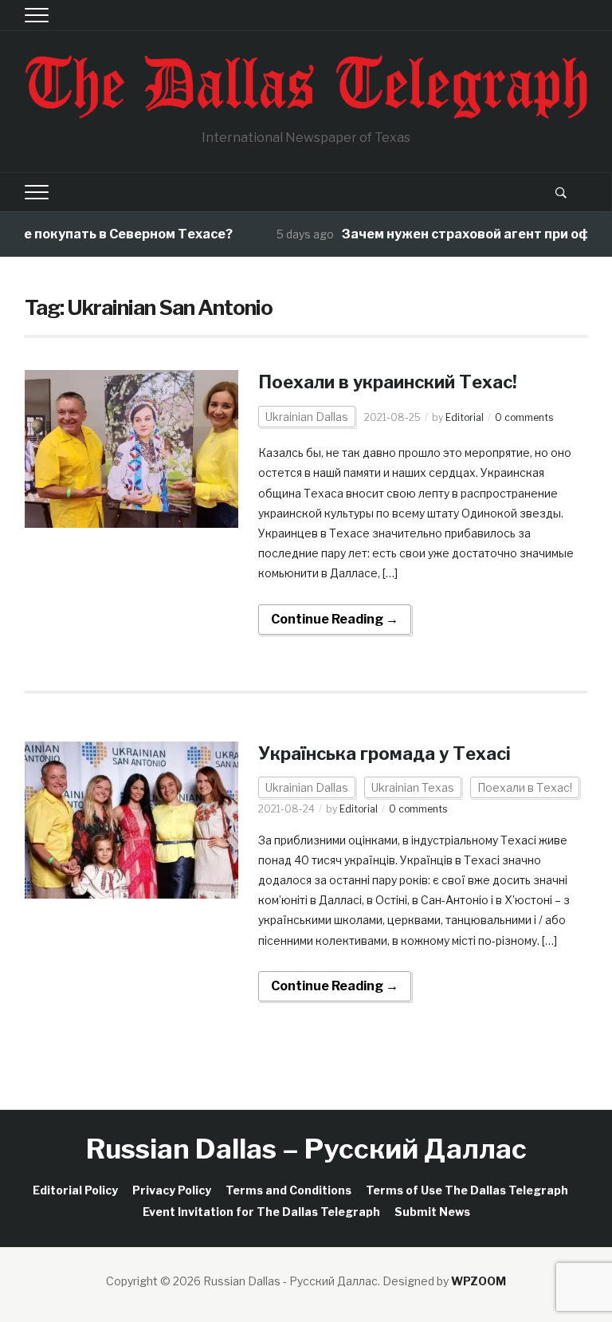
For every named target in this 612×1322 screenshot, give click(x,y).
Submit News (432, 1211)
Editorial (464, 417)
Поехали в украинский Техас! (387, 382)
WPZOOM (478, 1281)
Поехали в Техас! (524, 787)
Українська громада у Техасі (384, 753)
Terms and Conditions (288, 1190)
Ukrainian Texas (412, 787)
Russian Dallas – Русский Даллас (306, 1148)
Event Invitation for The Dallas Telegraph (261, 1211)
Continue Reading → (334, 619)
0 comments (524, 417)
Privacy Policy (171, 1190)
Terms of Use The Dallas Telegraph (467, 1190)
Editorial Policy (75, 1190)
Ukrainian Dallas (306, 416)
